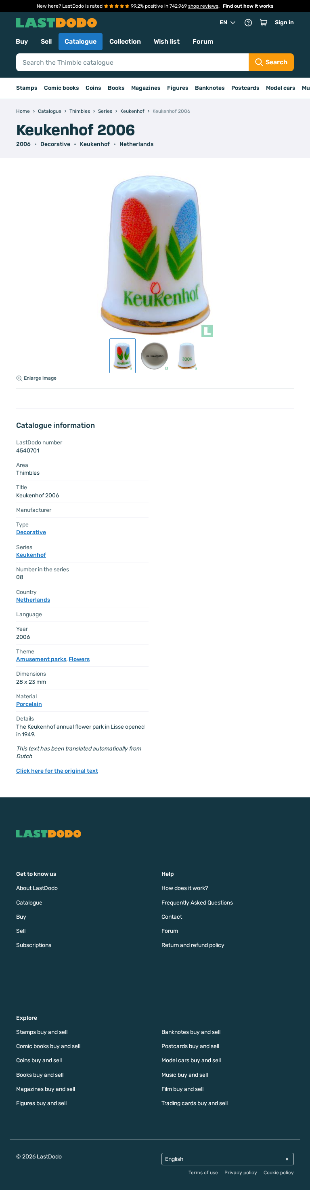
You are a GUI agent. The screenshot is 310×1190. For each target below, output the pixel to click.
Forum (203, 41)
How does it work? (184, 888)
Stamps (27, 88)
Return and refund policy (192, 945)
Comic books (61, 88)
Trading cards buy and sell (194, 1103)
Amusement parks (41, 659)
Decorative (55, 144)
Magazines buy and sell (45, 1089)
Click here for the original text (57, 770)
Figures (178, 88)
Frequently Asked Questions (197, 902)
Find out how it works (248, 6)
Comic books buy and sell (48, 1046)
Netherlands (136, 144)
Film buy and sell (182, 1089)
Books (116, 88)
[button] (263, 22)
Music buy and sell (184, 1075)
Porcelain (29, 704)
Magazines (146, 88)
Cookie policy (279, 1172)
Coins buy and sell (39, 1060)
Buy (22, 41)
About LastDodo (37, 888)
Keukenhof (95, 144)
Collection (125, 41)
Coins (93, 88)
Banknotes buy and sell (190, 1032)
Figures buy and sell (41, 1103)
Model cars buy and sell (191, 1060)
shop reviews (203, 6)
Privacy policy (240, 1172)
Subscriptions (33, 945)
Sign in (284, 22)
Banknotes (210, 88)
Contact (171, 916)
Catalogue (80, 41)
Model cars (280, 88)
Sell (46, 41)
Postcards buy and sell (190, 1046)
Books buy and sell (39, 1075)
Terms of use (203, 1172)
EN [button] (223, 22)
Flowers (79, 659)
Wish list (167, 41)
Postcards (245, 88)
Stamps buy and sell (41, 1032)
